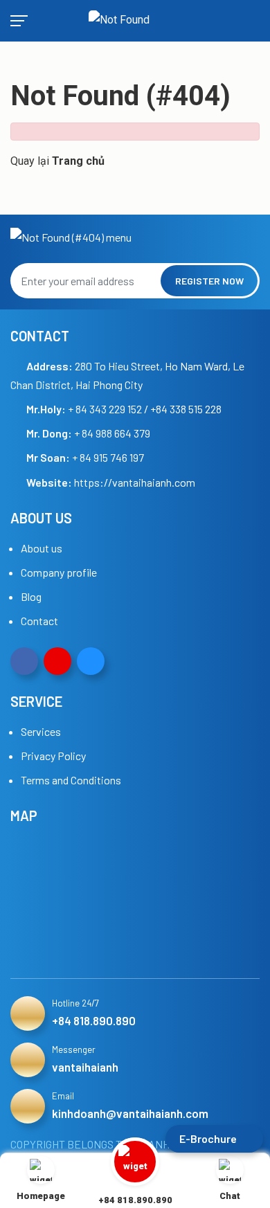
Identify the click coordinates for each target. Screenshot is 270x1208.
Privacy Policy (53, 755)
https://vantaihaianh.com (134, 482)
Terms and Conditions (71, 779)
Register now (209, 281)
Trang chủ (78, 161)
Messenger (74, 1049)
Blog (31, 596)
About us (41, 548)
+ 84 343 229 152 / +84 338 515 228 (124, 408)
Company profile (59, 572)
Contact (39, 620)
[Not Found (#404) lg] (133, 21)
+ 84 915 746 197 (85, 457)
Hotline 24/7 (75, 1003)
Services (41, 731)
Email (63, 1095)
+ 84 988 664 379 (88, 433)
